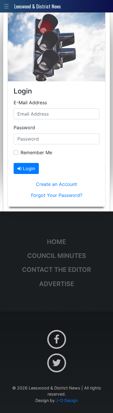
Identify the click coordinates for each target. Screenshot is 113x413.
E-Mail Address (30, 102)
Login (28, 168)
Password (24, 127)
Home (56, 241)
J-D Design (67, 400)
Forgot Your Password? (56, 195)
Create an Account (56, 184)
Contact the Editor (56, 269)
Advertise (56, 284)
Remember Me (36, 152)
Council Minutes (56, 255)
